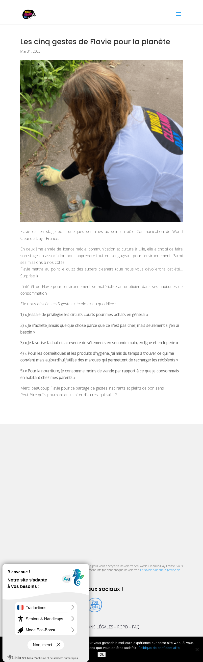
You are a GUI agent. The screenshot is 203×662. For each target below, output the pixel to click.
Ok (102, 654)
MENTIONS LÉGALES (94, 627)
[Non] (196, 649)
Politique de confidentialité (159, 648)
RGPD (122, 627)
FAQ (136, 627)
